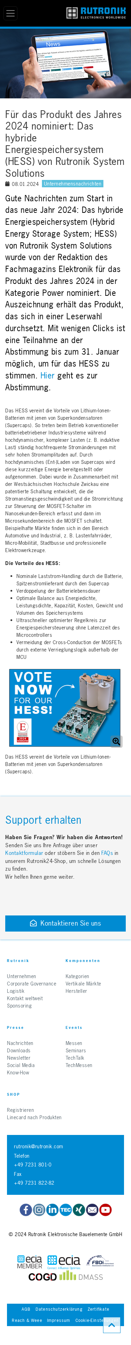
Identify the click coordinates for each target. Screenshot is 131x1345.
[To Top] (112, 1325)
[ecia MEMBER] (64, 1262)
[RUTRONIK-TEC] (65, 1210)
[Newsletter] (92, 1210)
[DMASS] (81, 1277)
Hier (48, 375)
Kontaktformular (24, 853)
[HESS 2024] (64, 708)
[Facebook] (25, 1210)
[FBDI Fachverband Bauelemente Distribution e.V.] (100, 1262)
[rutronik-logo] (96, 13)
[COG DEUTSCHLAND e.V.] (43, 1277)
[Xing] (39, 1210)
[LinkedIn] (52, 1210)
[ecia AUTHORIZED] (29, 1262)
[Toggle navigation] (10, 13)
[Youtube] (105, 1210)
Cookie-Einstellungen (97, 1320)
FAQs (108, 853)
